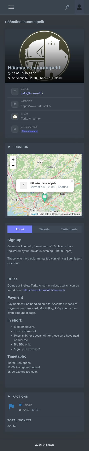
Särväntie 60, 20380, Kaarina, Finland (37, 78)
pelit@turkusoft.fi (32, 93)
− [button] (13, 165)
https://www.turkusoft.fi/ (36, 106)
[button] (67, 7)
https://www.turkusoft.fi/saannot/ (44, 290)
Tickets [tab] (44, 229)
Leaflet (34, 213)
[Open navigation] (11, 7)
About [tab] (20, 229)
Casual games (29, 131)
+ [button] (13, 159)
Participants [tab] (69, 229)
